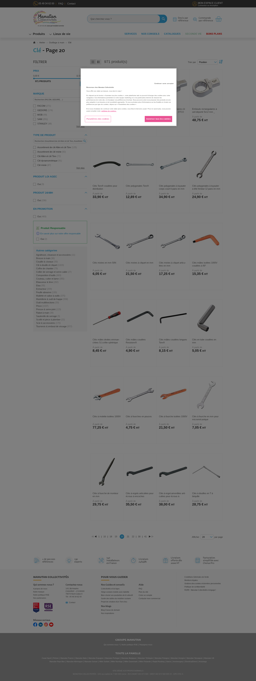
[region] (128, 97)
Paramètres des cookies (98, 119)
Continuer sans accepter (164, 83)
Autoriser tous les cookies (158, 119)
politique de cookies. (108, 111)
